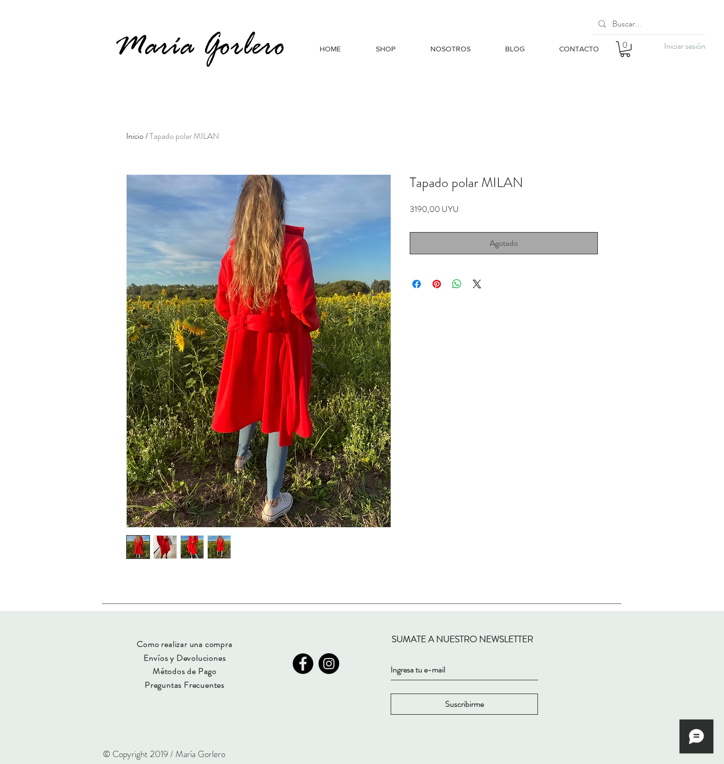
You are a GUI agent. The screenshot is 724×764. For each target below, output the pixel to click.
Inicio (135, 136)
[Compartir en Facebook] (416, 284)
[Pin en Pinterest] (436, 284)
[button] (625, 49)
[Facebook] (303, 663)
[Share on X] (477, 284)
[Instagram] (329, 663)
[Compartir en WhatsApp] (457, 284)
